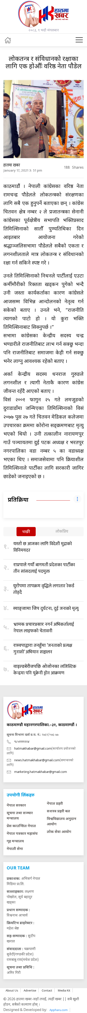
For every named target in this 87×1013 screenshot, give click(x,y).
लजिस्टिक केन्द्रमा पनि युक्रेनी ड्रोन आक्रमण (44, 670)
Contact (47, 990)
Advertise (30, 990)
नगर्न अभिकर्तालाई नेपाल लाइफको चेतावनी (43, 628)
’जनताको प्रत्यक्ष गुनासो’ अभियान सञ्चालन (42, 649)
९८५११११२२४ (21, 742)
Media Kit (64, 990)
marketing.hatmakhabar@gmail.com (40, 772)
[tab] (26, 532)
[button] (79, 40)
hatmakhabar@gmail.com (33, 749)
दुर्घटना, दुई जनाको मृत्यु (46, 608)
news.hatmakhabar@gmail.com (37, 760)
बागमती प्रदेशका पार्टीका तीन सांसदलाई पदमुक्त (44, 568)
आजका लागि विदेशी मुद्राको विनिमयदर (42, 547)
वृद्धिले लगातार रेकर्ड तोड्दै (43, 589)
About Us (12, 990)
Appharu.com (59, 1010)
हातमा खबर (11, 165)
